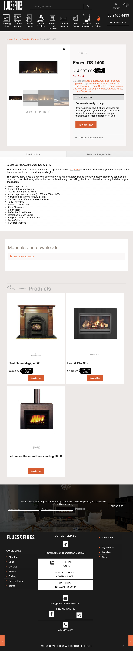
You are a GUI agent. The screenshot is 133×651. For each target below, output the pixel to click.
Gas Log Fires (114, 88)
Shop (16, 39)
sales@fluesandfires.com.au (64, 603)
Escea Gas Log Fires (104, 80)
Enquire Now (86, 124)
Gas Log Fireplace (96, 88)
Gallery (12, 576)
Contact (13, 566)
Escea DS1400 (105, 83)
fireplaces (75, 169)
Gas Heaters (116, 86)
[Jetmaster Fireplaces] (36, 447)
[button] (64, 49)
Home (8, 39)
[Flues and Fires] (13, 9)
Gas (94, 86)
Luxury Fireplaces (82, 91)
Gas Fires (103, 86)
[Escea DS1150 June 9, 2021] (2, 640)
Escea (34, 39)
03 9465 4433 (118, 15)
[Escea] (82, 58)
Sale (104, 557)
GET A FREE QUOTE (118, 22)
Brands (25, 39)
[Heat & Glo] (94, 354)
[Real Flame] (36, 354)
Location (106, 552)
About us (13, 557)
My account (108, 547)
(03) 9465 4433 (65, 630)
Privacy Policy (16, 581)
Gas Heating (79, 88)
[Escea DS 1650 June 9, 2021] (130, 640)
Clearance (107, 537)
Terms (12, 585)
